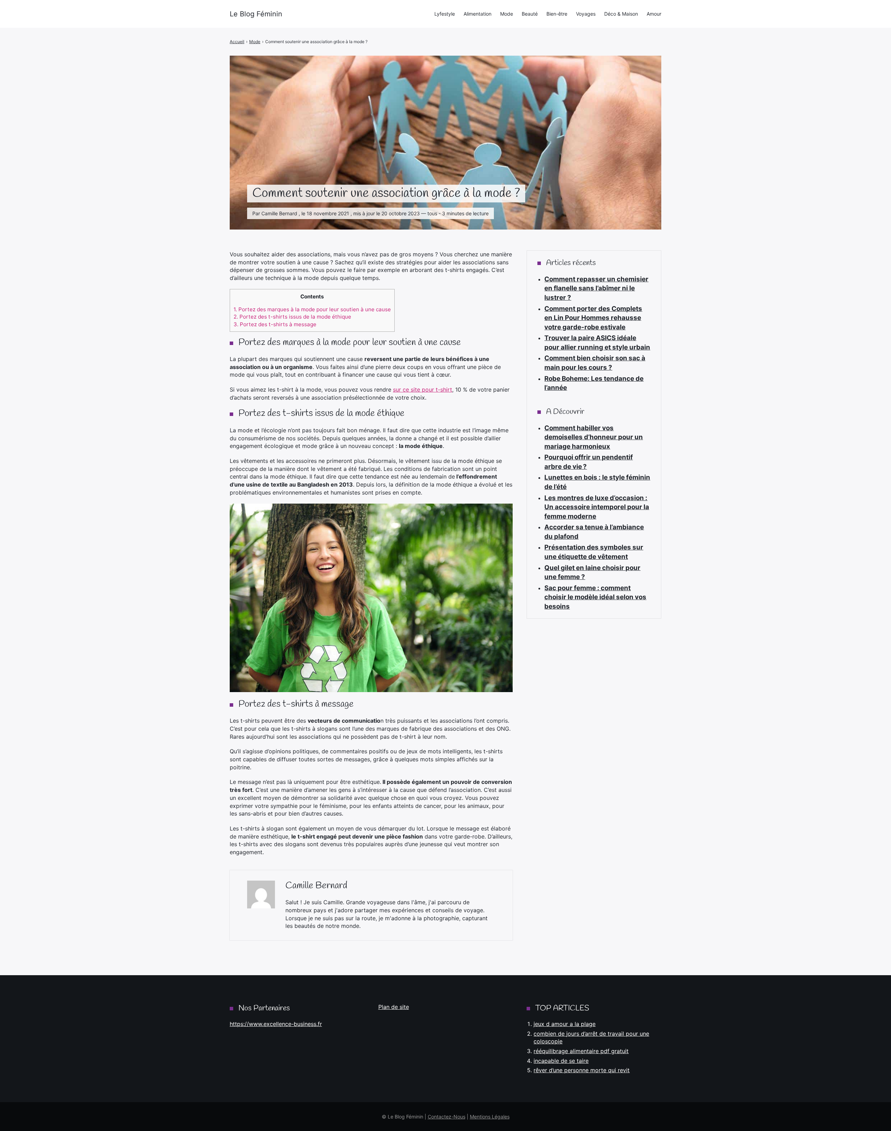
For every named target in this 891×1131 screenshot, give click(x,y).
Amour (654, 14)
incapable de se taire (561, 1060)
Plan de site (393, 1006)
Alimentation (477, 14)
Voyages (586, 14)
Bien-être (556, 14)
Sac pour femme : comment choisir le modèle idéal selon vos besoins (595, 597)
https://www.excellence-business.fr (276, 1023)
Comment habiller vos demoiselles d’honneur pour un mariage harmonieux (593, 437)
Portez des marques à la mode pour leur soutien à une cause (312, 309)
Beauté (530, 14)
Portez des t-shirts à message (275, 324)
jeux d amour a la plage (565, 1023)
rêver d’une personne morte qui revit (582, 1070)
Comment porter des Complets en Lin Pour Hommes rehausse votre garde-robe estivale (593, 318)
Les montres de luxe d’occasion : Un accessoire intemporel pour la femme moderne (596, 507)
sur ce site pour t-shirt (422, 389)
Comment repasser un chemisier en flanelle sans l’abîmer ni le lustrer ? (596, 288)
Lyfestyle (444, 14)
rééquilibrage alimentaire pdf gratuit (581, 1051)
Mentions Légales (490, 1117)
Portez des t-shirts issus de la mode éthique (292, 316)
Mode (506, 14)
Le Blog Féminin (256, 14)
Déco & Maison (621, 14)
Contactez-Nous (446, 1117)
